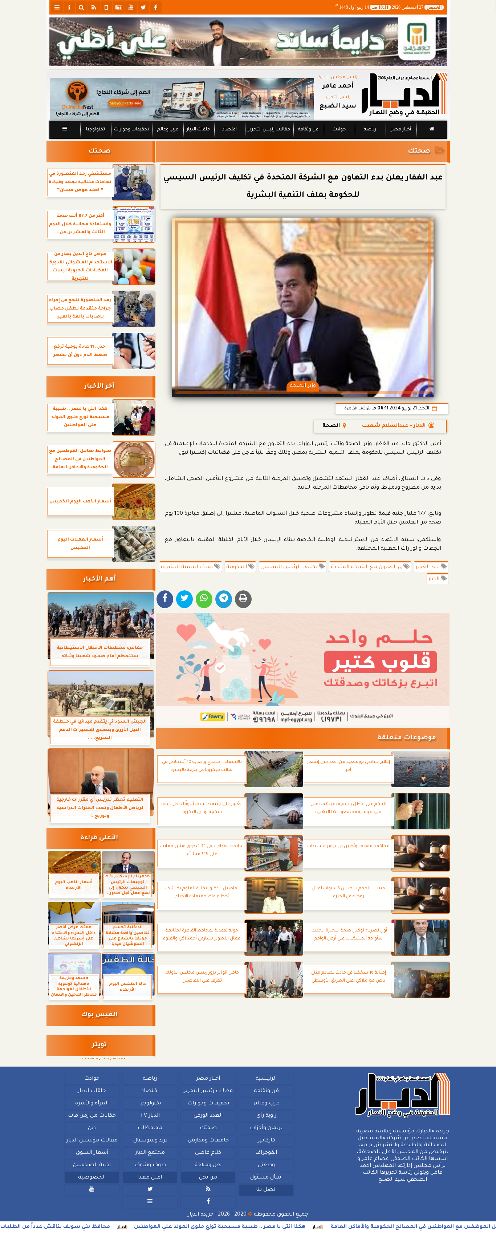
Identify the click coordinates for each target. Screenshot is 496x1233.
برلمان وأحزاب (266, 1128)
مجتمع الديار (150, 1153)
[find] (82, 7)
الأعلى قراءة (99, 838)
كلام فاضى (208, 1153)
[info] (69, 7)
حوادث (339, 129)
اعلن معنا (150, 1178)
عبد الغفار (428, 567)
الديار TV (150, 1116)
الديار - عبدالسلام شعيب (394, 426)
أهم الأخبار (99, 579)
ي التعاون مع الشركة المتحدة (367, 567)
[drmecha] (248, 139)
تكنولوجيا (95, 129)
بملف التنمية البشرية (187, 567)
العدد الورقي (208, 1116)
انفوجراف (266, 1153)
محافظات (150, 1128)
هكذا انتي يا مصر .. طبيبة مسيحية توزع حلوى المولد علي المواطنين (268, 1227)
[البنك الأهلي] (248, 41)
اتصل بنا (266, 1190)
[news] (119, 7)
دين (92, 1128)
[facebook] (156, 7)
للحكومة (237, 567)
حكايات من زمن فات (92, 1116)
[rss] (94, 7)
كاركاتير (266, 1141)
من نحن (208, 1178)
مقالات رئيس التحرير (269, 129)
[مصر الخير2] (303, 669)
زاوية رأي (266, 1116)
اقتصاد (229, 129)
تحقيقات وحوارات (131, 129)
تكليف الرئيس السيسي (289, 567)
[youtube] (131, 7)
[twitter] (143, 7)
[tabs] (57, 7)
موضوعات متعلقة (407, 738)
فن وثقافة (308, 129)
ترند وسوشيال (150, 1141)
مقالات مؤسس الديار (91, 1141)
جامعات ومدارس (208, 1141)
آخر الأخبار (99, 386)
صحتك (419, 151)
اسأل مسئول (266, 1178)
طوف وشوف (150, 1165)
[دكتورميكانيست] (182, 99)
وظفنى (266, 1165)
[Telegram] (223, 599)
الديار (434, 579)
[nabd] (106, 7)
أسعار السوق (92, 1153)
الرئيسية (266, 1079)
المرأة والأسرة (92, 1104)
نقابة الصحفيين (92, 1165)
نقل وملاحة (208, 1165)
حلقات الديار (198, 129)
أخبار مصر (401, 129)
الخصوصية (92, 1178)
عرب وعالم (167, 129)
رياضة (370, 129)
